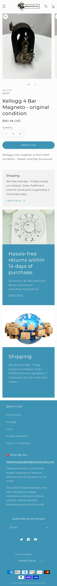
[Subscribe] (47, 527)
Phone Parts (13, 415)
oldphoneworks (23, 583)
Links (9, 429)
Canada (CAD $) (27, 560)
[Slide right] (35, 84)
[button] (3, 6)
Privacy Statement (17, 436)
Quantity (7, 127)
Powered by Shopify (38, 583)
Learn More (13, 200)
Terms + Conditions (17, 443)
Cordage (11, 422)
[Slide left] (21, 84)
